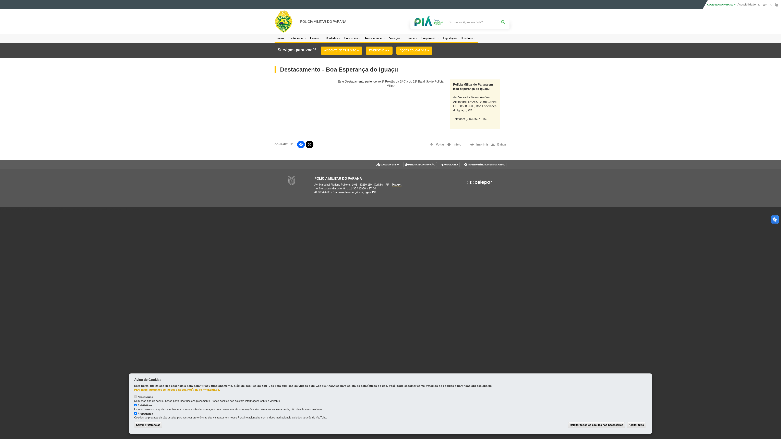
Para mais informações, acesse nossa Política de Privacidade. (177, 389)
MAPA (397, 184)
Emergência (378, 50)
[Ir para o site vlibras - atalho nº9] (776, 4)
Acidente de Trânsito (340, 50)
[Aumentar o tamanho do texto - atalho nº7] (764, 4)
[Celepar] (480, 182)
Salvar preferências (148, 424)
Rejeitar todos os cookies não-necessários (596, 424)
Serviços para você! (297, 50)
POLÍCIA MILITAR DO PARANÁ (323, 21)
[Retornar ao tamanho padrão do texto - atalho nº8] (770, 4)
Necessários (145, 397)
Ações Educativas (413, 50)
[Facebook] (301, 144)
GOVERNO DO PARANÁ (720, 4)
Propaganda (145, 413)
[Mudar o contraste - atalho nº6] (759, 4)
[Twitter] (309, 144)
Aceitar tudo (636, 424)
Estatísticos (145, 405)
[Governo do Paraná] (291, 180)
